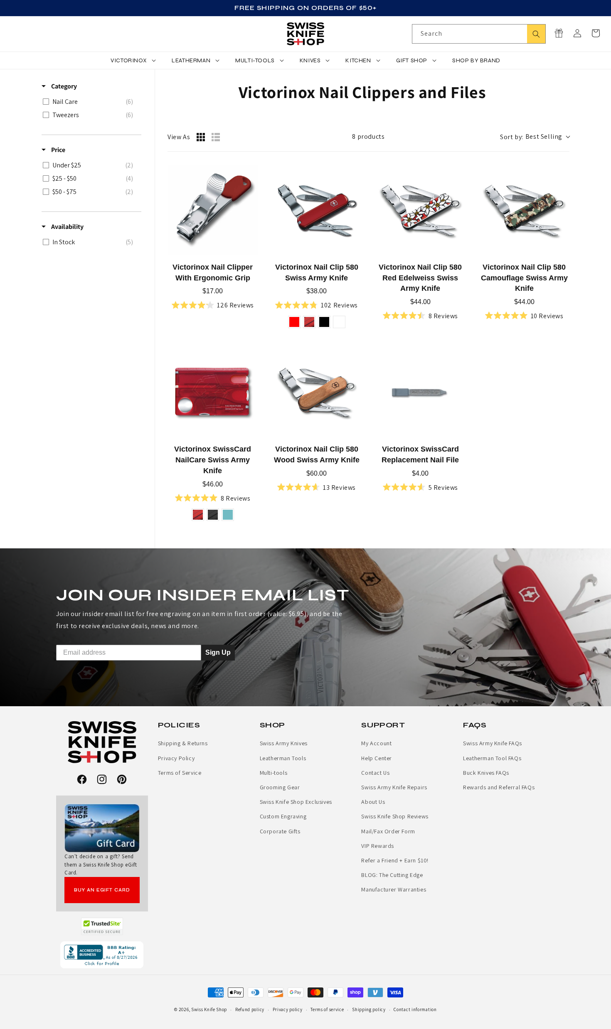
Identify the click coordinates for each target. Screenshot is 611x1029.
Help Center (376, 758)
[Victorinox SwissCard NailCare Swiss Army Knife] (213, 392)
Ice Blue (228, 515)
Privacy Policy (176, 758)
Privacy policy (288, 1009)
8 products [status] (368, 136)
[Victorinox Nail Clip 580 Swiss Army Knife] (316, 210)
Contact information (415, 1009)
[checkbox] (90, 102)
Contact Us (375, 772)
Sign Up (218, 652)
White (339, 322)
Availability (67, 226)
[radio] (201, 137)
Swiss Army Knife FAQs (492, 743)
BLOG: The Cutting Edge (392, 875)
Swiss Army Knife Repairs (394, 787)
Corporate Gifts (280, 831)
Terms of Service (180, 772)
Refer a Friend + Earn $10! (395, 860)
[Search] (536, 34)
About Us (373, 802)
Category (63, 86)
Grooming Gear (280, 787)
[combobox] (478, 34)
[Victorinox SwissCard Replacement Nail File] (420, 392)
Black (324, 322)
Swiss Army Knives (284, 743)
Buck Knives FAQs (486, 772)
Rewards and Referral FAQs (499, 787)
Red (294, 322)
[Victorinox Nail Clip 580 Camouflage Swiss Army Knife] (524, 210)
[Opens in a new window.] (102, 926)
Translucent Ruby (309, 322)
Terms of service (327, 1009)
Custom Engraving (283, 816)
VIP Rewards (377, 846)
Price (57, 149)
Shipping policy (369, 1009)
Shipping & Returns (183, 743)
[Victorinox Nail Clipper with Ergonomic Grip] (213, 210)
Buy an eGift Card (102, 890)
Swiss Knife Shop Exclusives (296, 802)
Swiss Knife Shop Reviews (394, 816)
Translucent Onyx (213, 515)
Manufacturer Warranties (393, 889)
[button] (595, 33)
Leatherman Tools (283, 758)
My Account (376, 743)
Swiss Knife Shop (209, 1009)
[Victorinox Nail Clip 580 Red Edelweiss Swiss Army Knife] (420, 210)
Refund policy (249, 1009)
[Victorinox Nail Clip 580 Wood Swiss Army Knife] (316, 392)
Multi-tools (274, 772)
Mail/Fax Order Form (388, 831)
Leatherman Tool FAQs (492, 758)
